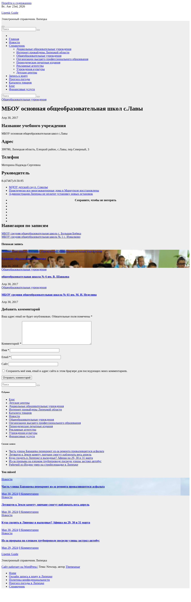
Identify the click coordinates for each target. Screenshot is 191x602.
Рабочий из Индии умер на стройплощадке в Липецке (43, 464)
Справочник (17, 45)
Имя (5, 350)
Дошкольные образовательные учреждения (43, 49)
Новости (14, 42)
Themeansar (73, 566)
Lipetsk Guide (9, 12)
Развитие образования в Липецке (23, 258)
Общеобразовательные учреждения (38, 55)
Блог (12, 85)
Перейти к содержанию (16, 3)
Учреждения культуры (30, 69)
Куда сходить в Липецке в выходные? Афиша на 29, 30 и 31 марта (51, 457)
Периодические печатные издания (38, 62)
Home (12, 573)
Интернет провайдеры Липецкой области (42, 52)
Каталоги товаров (20, 82)
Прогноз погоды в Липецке (26, 583)
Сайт (4, 363)
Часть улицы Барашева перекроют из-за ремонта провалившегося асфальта (56, 451)
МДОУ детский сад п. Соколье (28, 187)
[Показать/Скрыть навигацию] (2, 26)
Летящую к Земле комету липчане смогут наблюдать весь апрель (50, 454)
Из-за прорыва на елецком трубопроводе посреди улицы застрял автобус (55, 461)
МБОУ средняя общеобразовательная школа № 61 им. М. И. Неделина (49, 294)
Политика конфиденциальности (29, 579)
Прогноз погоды (19, 79)
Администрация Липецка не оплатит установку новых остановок (51, 193)
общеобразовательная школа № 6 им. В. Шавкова (35, 276)
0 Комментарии (29, 493)
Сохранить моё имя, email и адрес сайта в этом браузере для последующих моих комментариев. (66, 371)
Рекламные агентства (30, 65)
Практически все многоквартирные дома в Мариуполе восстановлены (54, 190)
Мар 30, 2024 (9, 493)
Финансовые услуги (22, 89)
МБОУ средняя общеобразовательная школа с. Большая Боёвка (41, 233)
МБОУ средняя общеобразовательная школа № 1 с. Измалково (40, 236)
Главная (14, 39)
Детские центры (26, 72)
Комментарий (11, 343)
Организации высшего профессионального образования (52, 59)
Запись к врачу (18, 75)
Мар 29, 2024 (9, 547)
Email (6, 357)
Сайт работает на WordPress (19, 566)
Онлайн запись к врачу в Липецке (30, 576)
